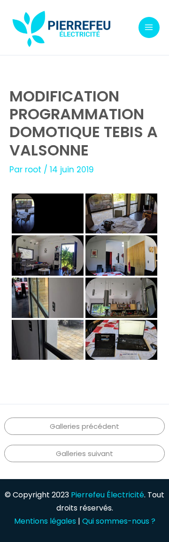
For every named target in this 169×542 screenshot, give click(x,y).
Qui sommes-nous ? (118, 521)
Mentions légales (45, 521)
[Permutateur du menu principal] (149, 28)
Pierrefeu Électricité (107, 494)
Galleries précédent (84, 426)
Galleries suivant (84, 453)
